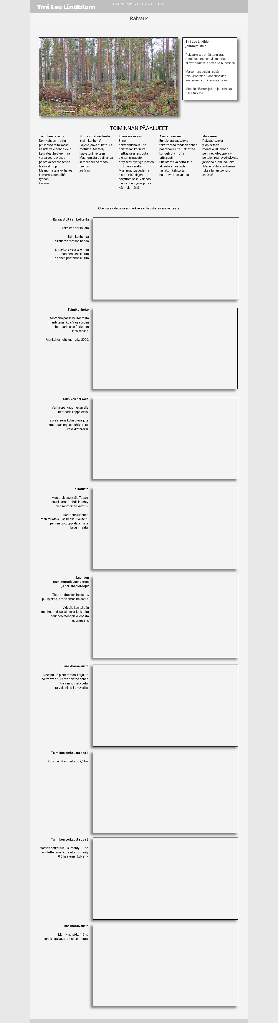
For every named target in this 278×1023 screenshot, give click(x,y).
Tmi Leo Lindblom (66, 6)
